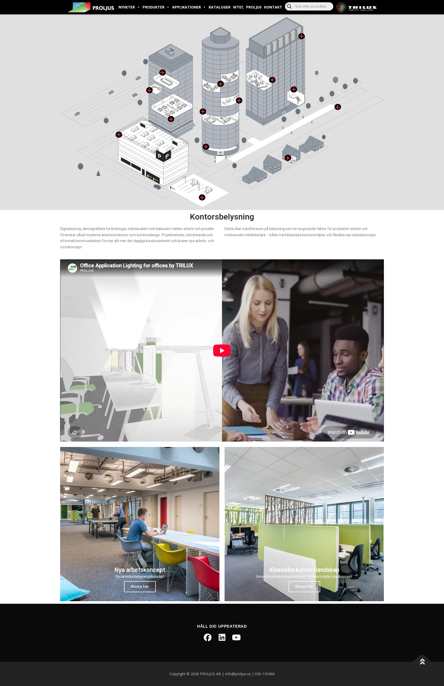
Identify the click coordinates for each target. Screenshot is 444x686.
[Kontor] (220, 83)
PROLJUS (254, 7)
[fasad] (301, 36)
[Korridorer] (293, 89)
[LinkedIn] (222, 637)
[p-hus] (118, 134)
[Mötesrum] (162, 72)
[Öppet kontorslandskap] (171, 119)
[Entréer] (205, 146)
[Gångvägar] (337, 107)
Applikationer (186, 7)
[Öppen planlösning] (202, 111)
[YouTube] (236, 637)
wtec (238, 7)
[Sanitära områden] (149, 90)
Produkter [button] (153, 7)
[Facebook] (207, 637)
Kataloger (219, 7)
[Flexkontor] (272, 80)
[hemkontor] (287, 158)
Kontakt (273, 7)
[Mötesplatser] (239, 100)
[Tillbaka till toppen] (422, 662)
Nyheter (126, 7)
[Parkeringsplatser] (202, 197)
